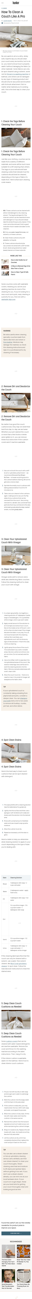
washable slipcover (8, 299)
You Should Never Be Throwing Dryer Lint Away (23, 1286)
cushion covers (11, 1041)
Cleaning (4, 8)
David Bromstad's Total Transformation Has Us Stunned (8, 1286)
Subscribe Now (14, 1233)
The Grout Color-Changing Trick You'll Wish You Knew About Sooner (8, 1263)
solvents (6, 240)
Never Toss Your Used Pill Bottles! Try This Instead (23, 1262)
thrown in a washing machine (17, 74)
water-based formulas (18, 232)
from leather (7, 342)
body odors (18, 509)
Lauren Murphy (7, 20)
